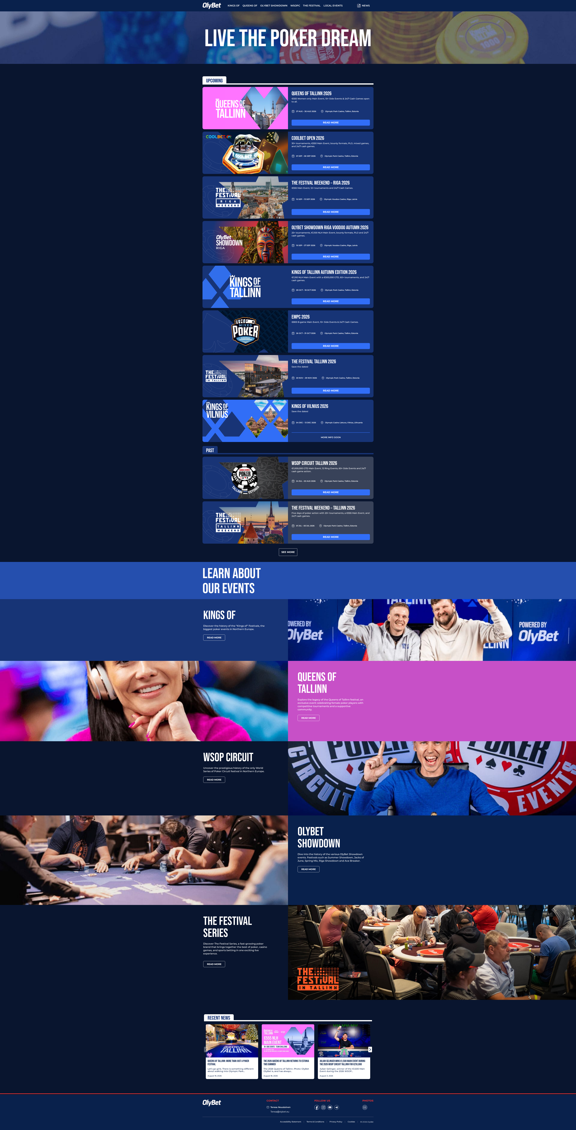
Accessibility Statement (290, 1122)
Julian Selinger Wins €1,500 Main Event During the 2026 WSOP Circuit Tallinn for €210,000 (342, 1062)
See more (288, 552)
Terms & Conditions (315, 1122)
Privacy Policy (336, 1122)
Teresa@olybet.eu (279, 1111)
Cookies (351, 1122)
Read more (331, 122)
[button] (206, 1049)
